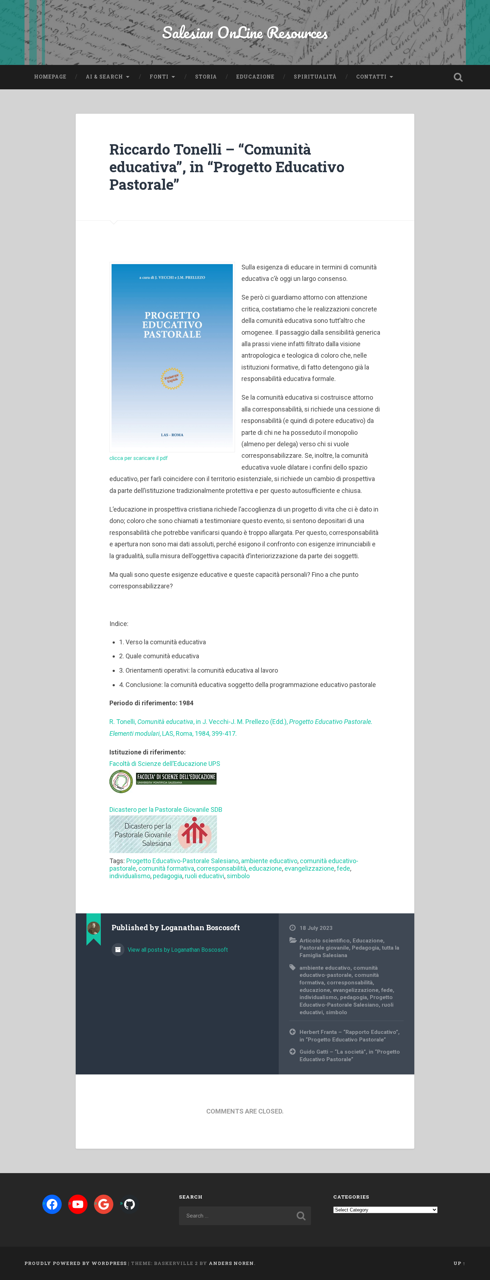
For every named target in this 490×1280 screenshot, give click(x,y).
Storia (206, 77)
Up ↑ (459, 1263)
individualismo (129, 876)
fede (343, 868)
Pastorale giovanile (324, 948)
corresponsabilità (221, 868)
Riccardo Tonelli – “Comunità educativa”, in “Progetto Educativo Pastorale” (226, 166)
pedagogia (167, 876)
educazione (265, 868)
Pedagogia (365, 948)
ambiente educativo (269, 861)
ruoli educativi (204, 876)
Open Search (458, 77)
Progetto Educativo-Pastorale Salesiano (182, 861)
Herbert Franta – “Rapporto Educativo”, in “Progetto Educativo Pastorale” (350, 1036)
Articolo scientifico (325, 940)
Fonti (159, 77)
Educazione (255, 77)
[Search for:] (245, 1215)
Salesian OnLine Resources (245, 32)
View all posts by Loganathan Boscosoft (177, 949)
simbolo (238, 876)
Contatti (371, 77)
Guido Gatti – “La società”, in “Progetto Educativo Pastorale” (350, 1056)
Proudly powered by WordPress (75, 1263)
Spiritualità (315, 77)
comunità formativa (166, 868)
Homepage (50, 77)
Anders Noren (231, 1263)
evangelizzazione (309, 868)
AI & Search (104, 77)
